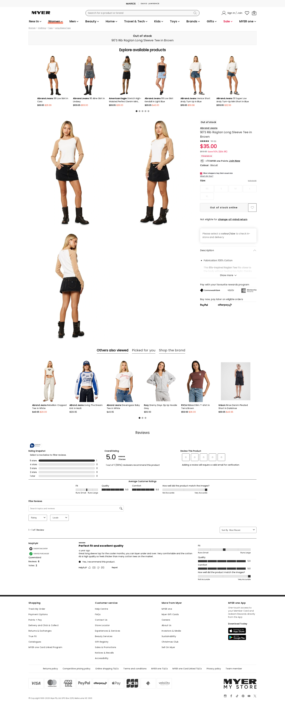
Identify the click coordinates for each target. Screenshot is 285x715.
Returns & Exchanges (40, 630)
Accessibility (101, 658)
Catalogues (34, 641)
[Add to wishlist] (252, 207)
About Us (166, 625)
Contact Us (101, 619)
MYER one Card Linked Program (45, 647)
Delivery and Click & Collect (43, 625)
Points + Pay (35, 619)
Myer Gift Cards (170, 614)
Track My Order (36, 608)
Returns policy (50, 668)
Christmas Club (170, 641)
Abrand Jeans (208, 128)
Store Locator (102, 625)
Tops (50, 28)
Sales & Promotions (105, 647)
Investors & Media (171, 630)
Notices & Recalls (104, 652)
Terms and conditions (135, 668)
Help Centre (101, 608)
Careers (166, 619)
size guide (252, 181)
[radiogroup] (228, 192)
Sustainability (169, 636)
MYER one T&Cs (159, 668)
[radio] (207, 188)
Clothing (42, 28)
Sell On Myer (168, 647)
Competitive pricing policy (77, 668)
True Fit (32, 636)
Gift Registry (101, 641)
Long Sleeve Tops (63, 28)
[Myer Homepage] (40, 14)
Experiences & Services (107, 630)
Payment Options (38, 614)
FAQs (97, 614)
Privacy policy (214, 668)
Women (32, 28)
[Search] (195, 13)
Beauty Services (103, 636)
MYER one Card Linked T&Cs (187, 668)
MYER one (167, 608)
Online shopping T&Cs (107, 668)
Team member (234, 668)
